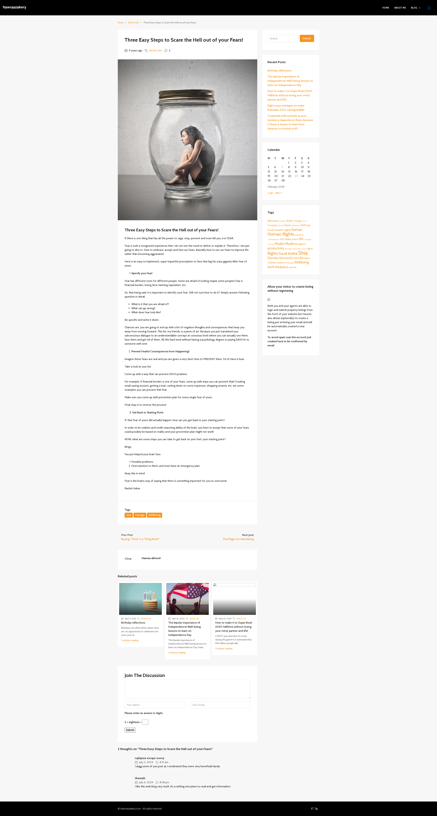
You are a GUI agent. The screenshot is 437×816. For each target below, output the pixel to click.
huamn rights (283, 230)
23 (296, 176)
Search (307, 38)
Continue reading (129, 640)
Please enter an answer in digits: (144, 713)
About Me (400, 7)
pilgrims (302, 244)
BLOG (414, 7)
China (304, 221)
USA (301, 258)
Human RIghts (280, 234)
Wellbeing (154, 515)
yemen (293, 267)
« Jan (270, 192)
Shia (303, 253)
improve (299, 234)
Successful (286, 258)
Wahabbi (290, 263)
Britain (290, 220)
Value (307, 258)
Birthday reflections (133, 622)
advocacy (272, 220)
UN (295, 258)
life (301, 239)
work (270, 267)
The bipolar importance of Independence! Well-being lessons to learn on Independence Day (290, 81)
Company (272, 225)
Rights (272, 253)
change (297, 220)
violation (271, 262)
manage (140, 515)
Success (272, 258)
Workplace (281, 267)
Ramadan (289, 249)
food (287, 225)
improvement (273, 239)
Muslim (280, 244)
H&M (303, 225)
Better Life (133, 22)
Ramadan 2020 (299, 249)
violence (281, 262)
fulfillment (295, 225)
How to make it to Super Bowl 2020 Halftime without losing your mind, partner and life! (233, 626)
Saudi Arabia (288, 253)
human (297, 229)
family (281, 225)
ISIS (282, 239)
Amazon (282, 221)
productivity (275, 248)
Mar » (278, 192)
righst (310, 248)
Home (385, 7)
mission (270, 244)
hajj (308, 225)
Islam (288, 239)
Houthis (271, 230)
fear (128, 515)
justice (295, 239)
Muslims (291, 244)
